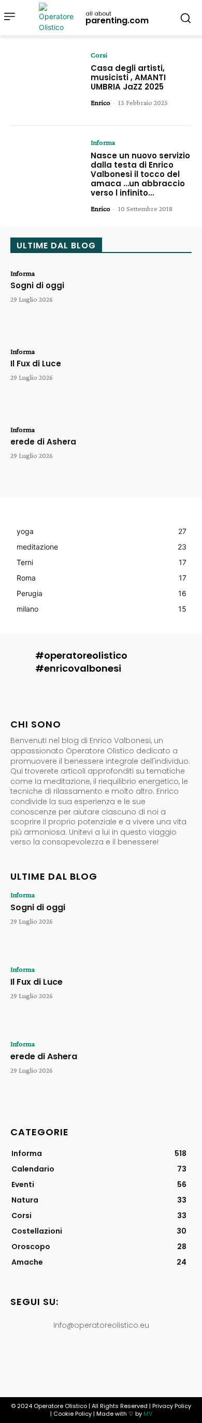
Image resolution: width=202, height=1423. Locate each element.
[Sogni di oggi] (155, 300)
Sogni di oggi (37, 285)
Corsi (99, 54)
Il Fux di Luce (35, 363)
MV (147, 1414)
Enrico (100, 102)
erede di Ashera (43, 441)
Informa (103, 142)
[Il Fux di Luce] (155, 378)
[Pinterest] (125, 1359)
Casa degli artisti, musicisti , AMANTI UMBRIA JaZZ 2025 (128, 77)
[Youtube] (148, 1359)
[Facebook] (53, 1359)
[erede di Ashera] (155, 456)
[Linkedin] (101, 1359)
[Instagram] (77, 1359)
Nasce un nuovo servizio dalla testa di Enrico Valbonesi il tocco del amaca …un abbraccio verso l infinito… (140, 174)
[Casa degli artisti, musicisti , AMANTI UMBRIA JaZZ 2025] (46, 82)
